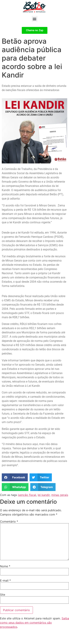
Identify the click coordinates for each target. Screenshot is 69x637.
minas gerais (59, 495)
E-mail (5, 580)
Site (2, 594)
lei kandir (44, 495)
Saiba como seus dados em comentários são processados (34, 623)
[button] (35, 19)
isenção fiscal (27, 495)
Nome (5, 566)
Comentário (9, 521)
